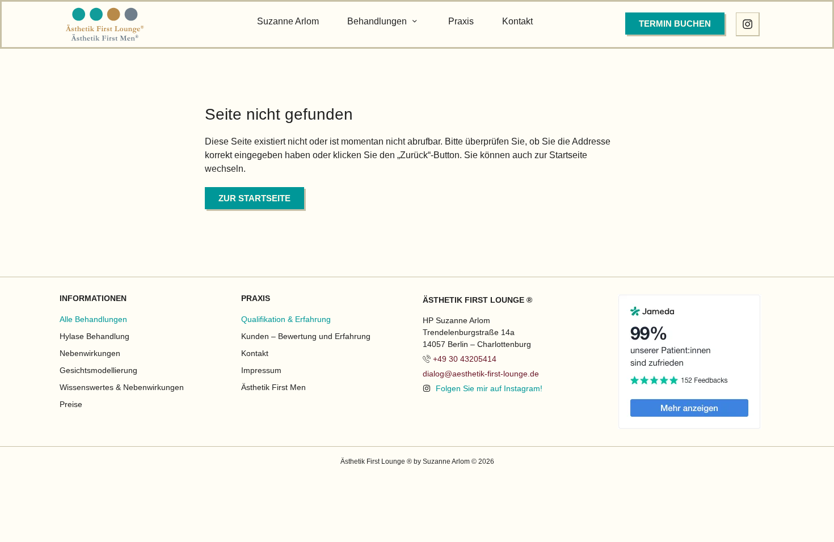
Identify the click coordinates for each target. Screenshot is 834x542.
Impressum (261, 370)
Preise (71, 404)
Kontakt (254, 353)
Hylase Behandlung (94, 336)
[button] (383, 21)
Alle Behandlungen (93, 319)
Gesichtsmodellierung (98, 370)
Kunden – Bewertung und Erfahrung (305, 336)
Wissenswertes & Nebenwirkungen (122, 387)
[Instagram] (747, 24)
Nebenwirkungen (90, 353)
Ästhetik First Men (273, 387)
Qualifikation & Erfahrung (286, 319)
